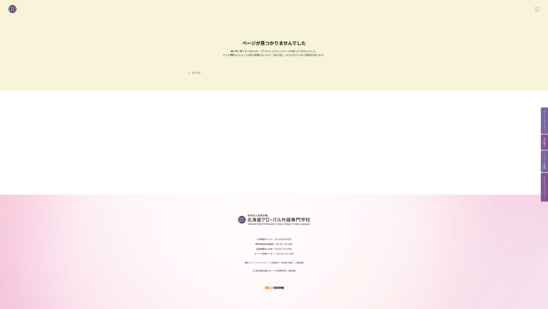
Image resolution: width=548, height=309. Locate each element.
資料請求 (544, 142)
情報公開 (299, 262)
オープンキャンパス (544, 121)
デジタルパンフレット (544, 187)
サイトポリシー (262, 262)
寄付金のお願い (287, 262)
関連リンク (249, 262)
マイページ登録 (544, 161)
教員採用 (274, 262)
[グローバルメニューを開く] (537, 10)
